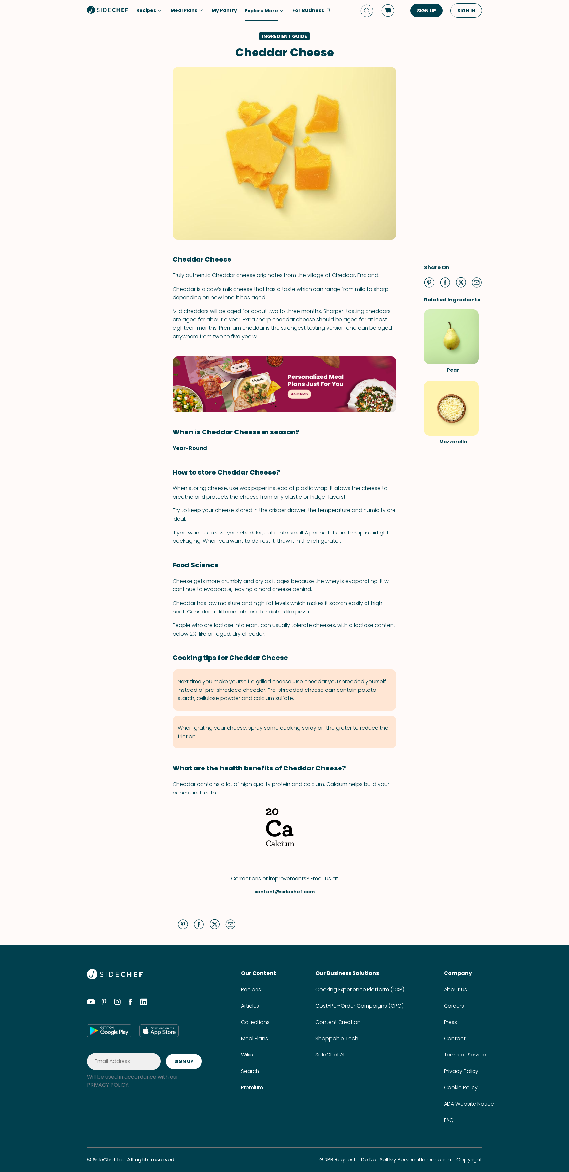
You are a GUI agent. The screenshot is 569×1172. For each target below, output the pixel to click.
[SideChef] (115, 977)
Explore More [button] (261, 10)
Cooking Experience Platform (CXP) (359, 989)
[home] (107, 10)
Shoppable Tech (336, 1038)
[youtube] (91, 1003)
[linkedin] (144, 1003)
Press (450, 1022)
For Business (308, 10)
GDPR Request (337, 1159)
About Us (455, 989)
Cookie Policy (461, 1087)
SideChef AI (329, 1054)
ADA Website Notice (469, 1103)
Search (250, 1071)
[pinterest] (104, 1003)
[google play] (109, 1030)
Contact (455, 1038)
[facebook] (130, 1003)
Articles (250, 1006)
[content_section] (284, 384)
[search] (366, 10)
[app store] (159, 1030)
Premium (252, 1087)
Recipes (251, 989)
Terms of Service (465, 1054)
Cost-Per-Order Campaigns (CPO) (359, 1006)
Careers (454, 1006)
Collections (255, 1022)
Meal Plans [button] (184, 10)
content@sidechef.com (284, 891)
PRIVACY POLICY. (108, 1085)
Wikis (247, 1054)
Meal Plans (254, 1038)
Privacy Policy (461, 1071)
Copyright (469, 1159)
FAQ (449, 1120)
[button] (429, 282)
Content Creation (338, 1022)
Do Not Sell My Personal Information (406, 1159)
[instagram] (117, 1003)
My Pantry (224, 10)
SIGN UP (426, 10)
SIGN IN (466, 10)
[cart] (387, 10)
